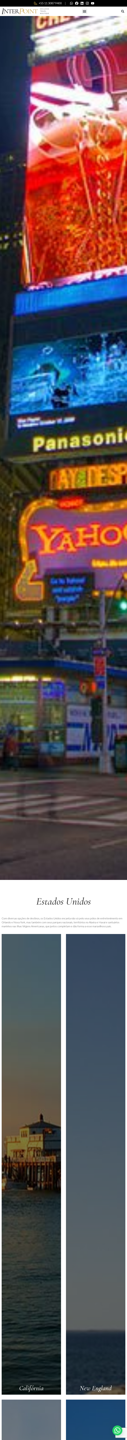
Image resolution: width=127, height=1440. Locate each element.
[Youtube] (92, 3)
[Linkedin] (82, 3)
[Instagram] (87, 3)
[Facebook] (76, 3)
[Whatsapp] (71, 3)
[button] (84, 11)
